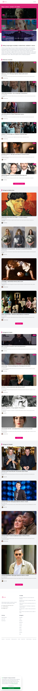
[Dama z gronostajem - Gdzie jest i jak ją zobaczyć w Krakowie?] (19, 302)
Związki (20, 625)
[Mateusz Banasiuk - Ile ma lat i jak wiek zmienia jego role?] (19, 168)
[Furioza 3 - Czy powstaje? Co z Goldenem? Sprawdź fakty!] (19, 127)
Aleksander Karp (4, 617)
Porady (20, 630)
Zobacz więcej (19, 323)
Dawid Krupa (5, 222)
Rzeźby (20, 629)
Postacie (20, 632)
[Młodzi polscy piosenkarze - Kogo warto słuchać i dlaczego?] (19, 36)
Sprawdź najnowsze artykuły (19, 183)
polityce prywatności (14, 683)
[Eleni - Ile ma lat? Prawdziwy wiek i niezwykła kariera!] (19, 339)
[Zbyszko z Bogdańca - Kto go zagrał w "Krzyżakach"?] (19, 401)
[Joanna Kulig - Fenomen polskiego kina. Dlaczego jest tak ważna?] (19, 359)
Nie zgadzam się (11, 685)
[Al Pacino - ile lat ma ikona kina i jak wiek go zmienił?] (19, 380)
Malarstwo (21, 622)
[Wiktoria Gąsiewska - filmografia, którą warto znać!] (19, 24)
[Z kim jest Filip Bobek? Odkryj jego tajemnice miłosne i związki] (19, 559)
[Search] (35, 1)
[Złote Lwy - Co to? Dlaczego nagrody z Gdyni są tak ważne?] (19, 67)
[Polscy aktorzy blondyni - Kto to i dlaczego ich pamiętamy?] (19, 86)
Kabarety (20, 620)
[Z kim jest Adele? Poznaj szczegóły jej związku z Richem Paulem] (19, 522)
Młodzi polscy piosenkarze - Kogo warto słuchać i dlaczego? (15, 38)
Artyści (20, 627)
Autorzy (3, 615)
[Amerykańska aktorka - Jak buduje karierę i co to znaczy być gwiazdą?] (19, 422)
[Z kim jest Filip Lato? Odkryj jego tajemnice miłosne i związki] (19, 490)
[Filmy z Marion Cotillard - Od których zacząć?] (19, 13)
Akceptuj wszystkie (11, 688)
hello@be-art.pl (5, 608)
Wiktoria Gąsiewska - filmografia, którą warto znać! (10, 27)
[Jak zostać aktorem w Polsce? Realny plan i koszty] (19, 107)
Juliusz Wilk (5, 254)
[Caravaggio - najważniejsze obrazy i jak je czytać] (19, 269)
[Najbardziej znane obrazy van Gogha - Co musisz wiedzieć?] (19, 204)
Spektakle (20, 617)
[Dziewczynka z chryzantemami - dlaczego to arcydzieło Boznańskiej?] (19, 237)
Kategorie (21, 615)
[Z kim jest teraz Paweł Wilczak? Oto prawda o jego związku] (19, 458)
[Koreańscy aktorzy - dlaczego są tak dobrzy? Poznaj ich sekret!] (19, 147)
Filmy (20, 634)
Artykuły (21, 595)
